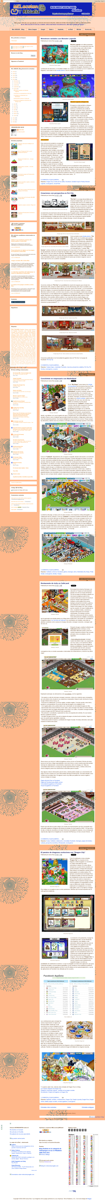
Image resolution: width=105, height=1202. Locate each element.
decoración (33, 356)
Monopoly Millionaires (15, 354)
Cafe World (19, 349)
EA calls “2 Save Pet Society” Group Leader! (22, 430)
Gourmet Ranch (25, 352)
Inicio (69, 1107)
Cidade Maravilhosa (15, 361)
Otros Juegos (32, 29)
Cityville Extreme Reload (19, 401)
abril (15, 109)
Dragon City (49, 181)
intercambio (13, 341)
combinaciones (61, 1099)
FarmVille (16, 333)
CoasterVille (22, 361)
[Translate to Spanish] (19, 18)
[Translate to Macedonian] (82, 18)
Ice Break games (19, 353)
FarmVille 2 (19, 352)
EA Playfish (14, 331)
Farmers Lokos (16, 473)
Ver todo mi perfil (21, 131)
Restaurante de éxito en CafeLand (55, 583)
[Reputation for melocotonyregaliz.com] (48, 1166)
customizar (25, 334)
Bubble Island (25, 359)
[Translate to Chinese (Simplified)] (34, 18)
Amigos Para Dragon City (19, 385)
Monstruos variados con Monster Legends (58, 39)
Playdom (30, 336)
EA (27, 337)
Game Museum (16, 1165)
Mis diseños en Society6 (16, 1129)
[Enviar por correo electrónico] (55, 41)
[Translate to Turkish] (44, 18)
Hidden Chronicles (18, 344)
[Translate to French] (41, 18)
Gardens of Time (32, 337)
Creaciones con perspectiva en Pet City (57, 193)
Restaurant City (26, 332)
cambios (54, 1099)
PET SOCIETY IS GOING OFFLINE (20, 374)
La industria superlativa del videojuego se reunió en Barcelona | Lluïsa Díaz (23, 272)
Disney (17, 337)
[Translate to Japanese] (32, 18)
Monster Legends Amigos (19, 395)
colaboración (59, 841)
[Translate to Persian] (83, 18)
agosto (15, 88)
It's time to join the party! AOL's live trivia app (22, 391)
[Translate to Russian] (46, 18)
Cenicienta (18, 343)
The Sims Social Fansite (18, 439)
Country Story (24, 349)
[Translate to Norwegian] (73, 18)
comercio (54, 571)
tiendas (55, 573)
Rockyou (15, 338)
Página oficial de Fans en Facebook (50, 780)
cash (25, 331)
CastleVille (13, 343)
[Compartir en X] (59, 41)
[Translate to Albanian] (55, 18)
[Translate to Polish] (57, 18)
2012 (14, 118)
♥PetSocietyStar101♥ (18, 446)
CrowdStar (34, 361)
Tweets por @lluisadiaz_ (16, 482)
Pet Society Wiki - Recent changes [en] (22, 373)
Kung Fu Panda (80, 181)
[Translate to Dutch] (67, 18)
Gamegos (70, 571)
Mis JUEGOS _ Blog (18, 29)
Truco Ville (15, 471)
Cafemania (20, 360)
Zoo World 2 (26, 356)
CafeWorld (26, 339)
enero (15, 115)
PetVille (31, 345)
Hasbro (12, 344)
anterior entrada (81, 398)
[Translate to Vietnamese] (37, 18)
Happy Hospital (22, 362)
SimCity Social (21, 346)
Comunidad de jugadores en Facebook (51, 784)
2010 (14, 121)
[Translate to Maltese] (78, 18)
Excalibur (31, 343)
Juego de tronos (28, 344)
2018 (14, 71)
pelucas (18, 341)
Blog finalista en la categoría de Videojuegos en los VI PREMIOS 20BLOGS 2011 (50, 1150)
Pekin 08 (34, 362)
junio (15, 106)
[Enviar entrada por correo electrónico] (62, 179)
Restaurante (62, 843)
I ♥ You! (14, 463)
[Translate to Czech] (64, 18)
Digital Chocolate (31, 349)
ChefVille (22, 343)
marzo (15, 111)
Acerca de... (88, 29)
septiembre (16, 86)
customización (14, 339)
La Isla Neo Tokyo (16, 386)
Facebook (68, 181)
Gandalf (74, 181)
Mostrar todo (34, 1170)
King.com (13, 340)
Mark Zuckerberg (32, 353)
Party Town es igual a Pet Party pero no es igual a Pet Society (26, 190)
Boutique (13, 337)
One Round (15, 1162)
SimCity (16, 346)
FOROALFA (15, 1155)
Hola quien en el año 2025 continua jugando (21, 498)
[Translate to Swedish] (70, 18)
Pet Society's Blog (17, 457)
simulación (13, 357)
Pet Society (15, 329)
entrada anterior (60, 70)
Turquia (59, 573)
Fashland (13, 362)
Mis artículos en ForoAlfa (16, 1132)
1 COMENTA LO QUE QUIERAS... (50, 569)
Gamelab (17, 362)
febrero (15, 113)
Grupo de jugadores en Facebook (50, 785)
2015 (14, 75)
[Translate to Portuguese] (26, 18)
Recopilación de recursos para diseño (20, 1134)
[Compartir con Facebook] (61, 41)
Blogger (89, 1198)
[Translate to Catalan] (85, 18)
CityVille (29, 331)
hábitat (46, 1101)
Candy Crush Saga (23, 336)
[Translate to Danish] (65, 18)
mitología (15, 348)
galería (65, 571)
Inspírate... (61, 29)
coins (12, 333)
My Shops (86, 571)
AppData (48, 1099)
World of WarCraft (20, 356)
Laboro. (14, 1144)
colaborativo (13, 347)
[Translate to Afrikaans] (51, 18)
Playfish (22, 329)
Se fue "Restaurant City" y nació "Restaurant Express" (25, 152)
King (12, 338)
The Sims (28, 346)
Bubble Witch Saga (32, 359)
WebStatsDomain (47, 1161)
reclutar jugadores (63, 1101)
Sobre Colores (16, 1150)
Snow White (21, 363)
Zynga (26, 329)
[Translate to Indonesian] (21, 18)
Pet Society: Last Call (18, 421)
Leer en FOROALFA (15, 247)
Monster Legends (23, 354)
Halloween (21, 333)
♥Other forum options (17, 447)
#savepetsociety (14, 336)
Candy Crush (33, 360)
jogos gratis (13, 509)
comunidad (66, 841)
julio (15, 104)
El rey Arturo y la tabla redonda (25, 351)
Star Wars (30, 355)
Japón (34, 339)
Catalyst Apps (50, 367)
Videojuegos (14, 40)
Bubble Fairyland (19, 359)
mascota (69, 367)
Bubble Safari (14, 349)
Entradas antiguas (88, 1107)
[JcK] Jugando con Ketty (19, 1161)
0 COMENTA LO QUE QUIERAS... (50, 179)
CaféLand (28, 360)
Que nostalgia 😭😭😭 (16, 507)
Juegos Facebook (17, 378)
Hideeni (23, 344)
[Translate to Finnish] (72, 18)
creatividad (57, 367)
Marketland (80, 571)
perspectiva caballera (78, 367)
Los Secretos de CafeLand (58, 620)
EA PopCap (26, 343)
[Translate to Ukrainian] (62, 18)
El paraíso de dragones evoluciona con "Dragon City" (63, 852)
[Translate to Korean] (36, 18)
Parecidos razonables (24, 345)
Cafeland (48, 571)
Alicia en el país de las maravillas (29, 348)
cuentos (34, 336)
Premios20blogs (18, 355)
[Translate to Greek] (42, 18)
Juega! (43, 29)
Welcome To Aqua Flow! (17, 458)
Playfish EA (33, 332)
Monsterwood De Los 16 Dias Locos (20, 397)
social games (49, 183)
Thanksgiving (26, 363)
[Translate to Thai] (28, 18)
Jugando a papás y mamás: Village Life (27, 205)
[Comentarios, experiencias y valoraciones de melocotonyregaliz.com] (22, 1174)
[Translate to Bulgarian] (77, 18)
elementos (29, 347)
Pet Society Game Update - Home (21, 468)
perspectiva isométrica (52, 843)
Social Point (57, 183)
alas (30, 356)
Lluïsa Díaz (21, 129)
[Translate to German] (39, 18)
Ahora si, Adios (16, 435)
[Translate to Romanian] (69, 18)
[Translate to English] (18, 18)
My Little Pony (17, 345)
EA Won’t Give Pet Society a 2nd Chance (21, 417)
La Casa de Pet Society (18, 434)
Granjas (30, 339)
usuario (19, 339)
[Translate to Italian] (24, 18)
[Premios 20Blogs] (44, 1154)
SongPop (26, 355)
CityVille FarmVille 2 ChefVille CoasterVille (23, 476)
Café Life (24, 360)
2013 (14, 79)
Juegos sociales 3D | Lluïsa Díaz (20, 260)
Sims (23, 355)
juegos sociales (53, 1101)
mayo (15, 107)
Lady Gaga (25, 353)
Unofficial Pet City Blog (18, 407)
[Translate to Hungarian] (60, 18)
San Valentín (20, 338)
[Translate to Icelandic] (59, 18)
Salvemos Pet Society (18, 451)
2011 (14, 119)
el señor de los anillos (59, 181)
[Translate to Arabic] (29, 18)
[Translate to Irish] (75, 18)
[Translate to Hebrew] (47, 18)
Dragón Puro (85, 1099)
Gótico (34, 343)
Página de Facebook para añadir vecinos (52, 782)
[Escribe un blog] (57, 41)
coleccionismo (18, 340)
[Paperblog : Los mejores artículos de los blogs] (72, 1192)
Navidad (21, 337)
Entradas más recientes (48, 1107)
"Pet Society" (32, 334)
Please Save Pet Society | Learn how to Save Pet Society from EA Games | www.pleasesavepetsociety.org (22, 414)
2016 (14, 73)
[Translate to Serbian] (52, 18)
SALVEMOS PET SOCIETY (18, 453)
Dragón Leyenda (77, 1099)
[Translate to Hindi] (49, 18)
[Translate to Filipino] (23, 18)
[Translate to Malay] (31, 18)
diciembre (16, 81)
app (35, 346)
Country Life (28, 361)
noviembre (16, 83)
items (75, 571)
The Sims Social (19, 332)
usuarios (55, 369)
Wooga (24, 338)
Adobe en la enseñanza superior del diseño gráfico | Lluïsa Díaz (21, 240)
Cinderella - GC (16, 409)
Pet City (86, 367)
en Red (70, 29)
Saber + (51, 29)
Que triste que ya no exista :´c (17, 501)
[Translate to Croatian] (54, 18)
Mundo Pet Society (17, 462)
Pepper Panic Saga (15, 363)
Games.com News (17, 390)
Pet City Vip (50, 359)
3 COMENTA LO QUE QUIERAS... (50, 365)
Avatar (48, 841)
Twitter (32, 346)
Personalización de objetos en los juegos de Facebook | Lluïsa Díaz (22, 250)
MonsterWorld (28, 362)
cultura (25, 347)
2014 (14, 77)
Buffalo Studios (14, 360)
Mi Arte (79, 29)
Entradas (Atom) (71, 1113)
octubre (15, 84)
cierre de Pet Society (31, 338)
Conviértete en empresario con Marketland (58, 378)
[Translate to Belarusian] (80, 18)
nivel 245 (14, 364)
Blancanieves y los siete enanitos (28, 341)
